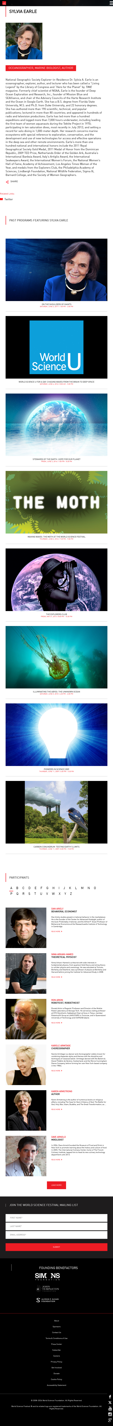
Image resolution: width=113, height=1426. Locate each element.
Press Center (56, 1344)
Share (14, 181)
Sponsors (56, 1327)
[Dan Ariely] (26, 928)
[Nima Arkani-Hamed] (26, 973)
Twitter (8, 199)
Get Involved (56, 1368)
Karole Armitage (61, 1047)
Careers (56, 1356)
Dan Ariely (64, 910)
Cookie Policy (56, 1379)
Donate (57, 1374)
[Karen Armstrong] (26, 1110)
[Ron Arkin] (26, 1019)
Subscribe (56, 1350)
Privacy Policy (56, 1362)
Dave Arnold (58, 1138)
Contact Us (56, 1333)
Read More (55, 931)
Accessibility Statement (56, 1385)
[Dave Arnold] (26, 1156)
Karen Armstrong (61, 1092)
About (56, 1321)
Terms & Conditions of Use (57, 1338)
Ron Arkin (65, 1001)
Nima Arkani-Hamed (64, 955)
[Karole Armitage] (26, 1064)
